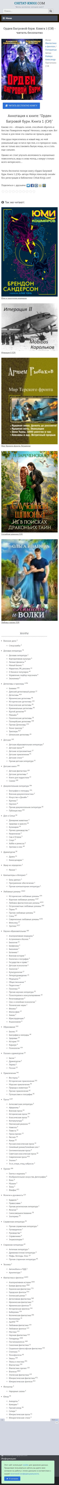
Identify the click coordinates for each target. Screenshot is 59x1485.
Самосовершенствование (20, 1213)
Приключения (9, 1073)
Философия (14, 1012)
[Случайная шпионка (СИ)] (29, 491)
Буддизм (13, 1200)
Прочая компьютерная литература (24, 886)
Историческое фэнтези (19, 1309)
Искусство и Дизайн (18, 797)
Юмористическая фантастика (22, 1378)
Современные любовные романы (24, 919)
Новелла (13, 1127)
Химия (12, 1015)
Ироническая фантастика (20, 1302)
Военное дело (9, 641)
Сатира (12, 1411)
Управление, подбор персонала (23, 675)
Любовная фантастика (18, 1325)
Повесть (12, 1130)
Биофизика (14, 946)
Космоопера (14, 1318)
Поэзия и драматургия (13, 1053)
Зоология (13, 969)
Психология (14, 1048)
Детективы (14, 695)
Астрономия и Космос (19, 939)
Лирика (12, 1064)
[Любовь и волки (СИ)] (29, 580)
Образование (9, 1027)
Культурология (15, 972)
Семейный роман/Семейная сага (23, 1147)
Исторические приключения (21, 1081)
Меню (9, 18)
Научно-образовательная (14, 931)
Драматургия (9, 852)
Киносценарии (15, 860)
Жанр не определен (12, 865)
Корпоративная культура (20, 658)
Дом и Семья (9, 815)
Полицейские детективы (20, 721)
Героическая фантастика (19, 1289)
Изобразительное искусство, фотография (27, 1177)
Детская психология (18, 965)
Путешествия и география (20, 1094)
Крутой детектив (16, 711)
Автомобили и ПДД (17, 1269)
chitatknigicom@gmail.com (15, 1455)
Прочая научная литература (21, 992)
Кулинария (14, 827)
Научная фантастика (18, 1335)
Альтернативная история (20, 1282)
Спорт (11, 840)
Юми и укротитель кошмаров (14, 298)
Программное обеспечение (21, 883)
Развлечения (14, 833)
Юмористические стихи (19, 1418)
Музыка (12, 1183)
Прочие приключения (18, 1091)
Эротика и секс (15, 847)
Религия (12, 1210)
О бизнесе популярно (18, 672)
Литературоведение (18, 975)
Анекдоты (13, 1401)
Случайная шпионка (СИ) (12, 534)
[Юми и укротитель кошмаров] (29, 252)
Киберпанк (14, 1312)
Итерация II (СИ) (8, 352)
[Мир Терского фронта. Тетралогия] (29, 401)
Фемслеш (13, 922)
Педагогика (14, 985)
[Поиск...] (50, 11)
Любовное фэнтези (17, 1328)
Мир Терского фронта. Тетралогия (15, 446)
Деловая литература (12, 650)
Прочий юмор (15, 1408)
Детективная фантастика (20, 1299)
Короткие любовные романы (22, 899)
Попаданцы (51, 49)
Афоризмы (14, 1107)
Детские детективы (17, 774)
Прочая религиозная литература (23, 1206)
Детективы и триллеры (13, 683)
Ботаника (13, 952)
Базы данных (15, 879)
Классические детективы (20, 705)
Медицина (13, 979)
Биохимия (13, 949)
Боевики (12, 688)
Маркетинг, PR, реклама (19, 668)
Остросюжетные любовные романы (25, 906)
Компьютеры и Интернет (14, 875)
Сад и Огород (15, 837)
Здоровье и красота (17, 823)
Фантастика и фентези (13, 1277)
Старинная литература (13, 1245)
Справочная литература (13, 1221)
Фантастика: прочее (18, 1368)
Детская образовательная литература (25, 744)
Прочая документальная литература (25, 807)
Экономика (14, 678)
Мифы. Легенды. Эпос (18, 1256)
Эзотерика (13, 1216)
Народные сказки (17, 1391)
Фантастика (14, 1365)
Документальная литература (16, 786)
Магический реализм (18, 1124)
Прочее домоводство (18, 830)
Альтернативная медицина (21, 936)
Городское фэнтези (17, 1292)
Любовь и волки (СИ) (10, 622)
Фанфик (12, 1190)
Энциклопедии (15, 1239)
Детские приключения (19, 754)
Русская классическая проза (21, 1144)
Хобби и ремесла (16, 843)
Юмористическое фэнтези (20, 1381)
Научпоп (12, 804)
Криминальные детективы (20, 708)
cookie (25, 1465)
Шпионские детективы (19, 734)
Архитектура (14, 1272)
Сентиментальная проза (19, 1150)
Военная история (16, 955)
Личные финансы (16, 662)
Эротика (12, 926)
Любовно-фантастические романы (24, 903)
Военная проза (15, 1111)
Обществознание (16, 982)
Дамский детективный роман (22, 691)
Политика (13, 988)
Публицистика (15, 810)
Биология (13, 942)
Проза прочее (15, 1134)
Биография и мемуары (19, 1035)
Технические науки (17, 1005)
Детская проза (15, 748)
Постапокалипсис (17, 1342)
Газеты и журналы (17, 1173)
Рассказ (12, 1137)
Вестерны (13, 1077)
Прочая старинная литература (22, 1259)
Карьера (12, 1045)
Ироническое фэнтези (19, 1305)
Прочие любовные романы (21, 912)
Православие (15, 1203)
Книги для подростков (19, 777)
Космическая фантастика (20, 1315)
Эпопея (12, 1160)
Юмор (6, 1396)
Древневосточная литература (22, 1252)
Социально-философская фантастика (25, 1348)
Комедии (13, 1404)
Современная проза (18, 1157)
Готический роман (17, 1295)
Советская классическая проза (22, 1153)
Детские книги (9, 766)
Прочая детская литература (21, 761)
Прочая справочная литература (23, 1226)
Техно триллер (15, 728)
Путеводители (15, 1229)
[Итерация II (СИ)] (29, 327)
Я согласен (13, 1478)
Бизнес (12, 1031)
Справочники (15, 1236)
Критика (12, 800)
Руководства (14, 1233)
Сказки (12, 781)
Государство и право (18, 962)
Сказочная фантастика (19, 1345)
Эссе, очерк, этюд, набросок (21, 1163)
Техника (7, 1264)
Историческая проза (18, 1114)
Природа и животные (18, 1087)
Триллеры (13, 731)
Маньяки (13, 715)
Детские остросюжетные (20, 751)
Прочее (6, 1169)
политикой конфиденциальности (24, 1473)
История (12, 1041)
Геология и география (18, 959)
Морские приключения (19, 1084)
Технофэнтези (15, 1355)
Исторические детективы (20, 701)
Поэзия (12, 1068)
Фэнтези (13, 1371)
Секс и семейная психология (22, 1002)
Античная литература (18, 1249)
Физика (12, 1008)
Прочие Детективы (17, 724)
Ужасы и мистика (16, 1361)
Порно (12, 909)
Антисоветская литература (21, 1104)
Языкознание (15, 1021)
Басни (11, 1058)
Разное (12, 870)
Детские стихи (15, 757)
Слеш (11, 916)
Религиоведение (16, 998)
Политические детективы (20, 718)
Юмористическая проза (19, 1414)
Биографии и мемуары (19, 790)
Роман (11, 1140)
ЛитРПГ (12, 1322)
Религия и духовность (13, 1195)
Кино (11, 1180)
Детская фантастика (18, 771)
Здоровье (13, 1038)
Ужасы (12, 1358)
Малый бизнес (15, 665)
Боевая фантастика (17, 1285)
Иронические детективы (20, 698)
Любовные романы (11, 891)
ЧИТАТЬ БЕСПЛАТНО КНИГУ (23, 105)
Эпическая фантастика (19, 1375)
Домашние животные (18, 820)
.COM (29, 3)
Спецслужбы (14, 645)
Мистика (12, 1332)
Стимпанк (13, 1351)
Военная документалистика (21, 794)
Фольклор (7, 1386)
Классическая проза (18, 1117)
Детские (7, 740)
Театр (11, 1186)
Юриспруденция (16, 1018)
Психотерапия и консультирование (24, 995)
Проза (6, 1099)
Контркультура (15, 1120)
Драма (12, 856)
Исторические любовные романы (24, 896)
